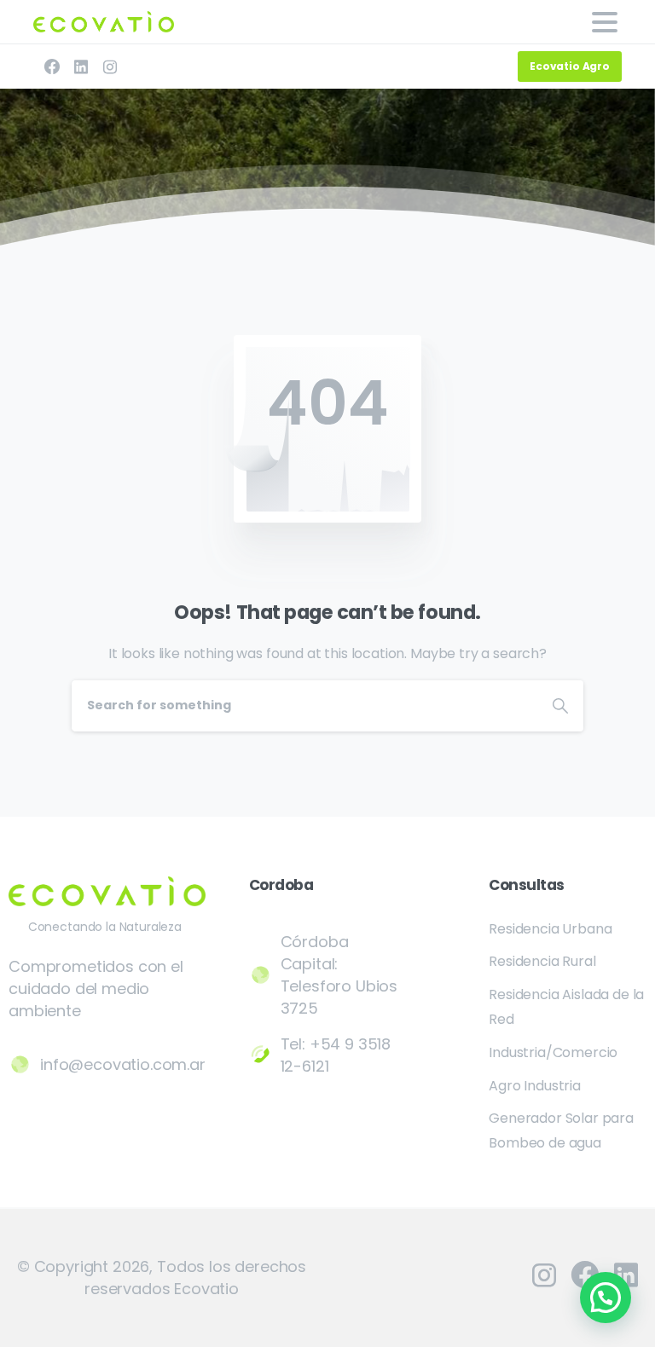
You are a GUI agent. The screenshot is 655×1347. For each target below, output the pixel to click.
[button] (605, 1297)
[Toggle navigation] (605, 22)
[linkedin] (81, 66)
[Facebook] (52, 66)
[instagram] (110, 66)
